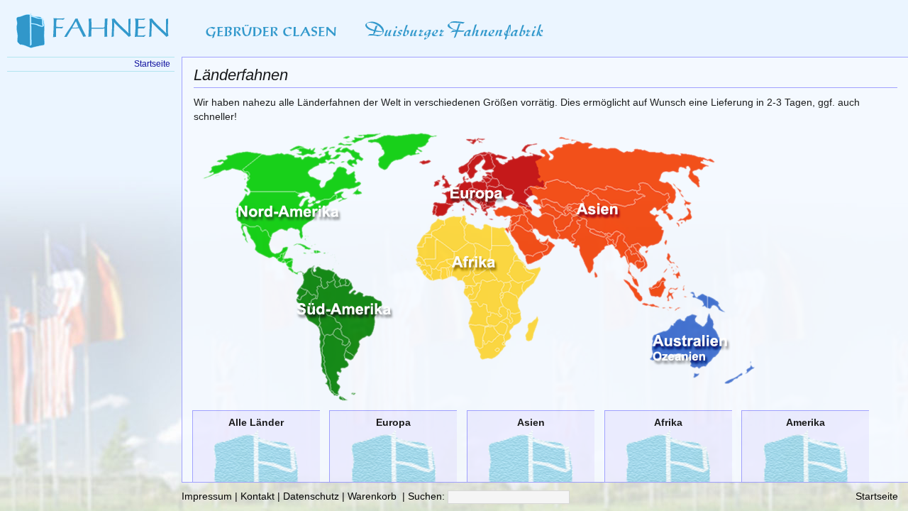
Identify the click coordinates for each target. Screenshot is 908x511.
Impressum (207, 496)
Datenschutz (311, 496)
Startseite (877, 496)
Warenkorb (372, 496)
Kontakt (257, 496)
